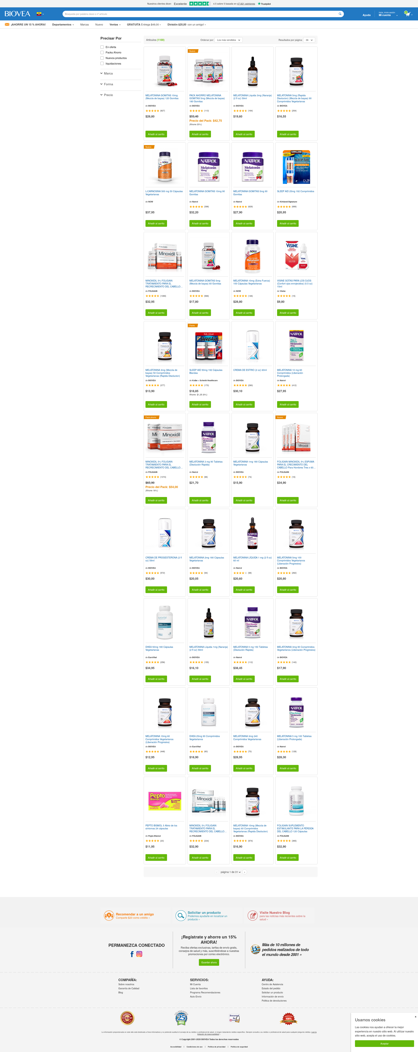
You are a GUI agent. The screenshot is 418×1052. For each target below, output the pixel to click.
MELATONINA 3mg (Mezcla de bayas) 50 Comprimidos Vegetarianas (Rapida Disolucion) (162, 372)
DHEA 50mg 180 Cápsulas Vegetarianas (159, 648)
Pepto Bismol (154, 835)
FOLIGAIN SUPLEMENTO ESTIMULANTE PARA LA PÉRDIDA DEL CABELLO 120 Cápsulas (295, 828)
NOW (150, 201)
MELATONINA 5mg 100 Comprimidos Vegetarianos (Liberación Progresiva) (291, 560)
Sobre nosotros (126, 984)
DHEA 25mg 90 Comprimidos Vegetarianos (204, 737)
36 (307, 39)
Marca (108, 73)
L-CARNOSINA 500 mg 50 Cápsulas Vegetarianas (164, 193)
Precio (108, 94)
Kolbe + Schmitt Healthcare (205, 380)
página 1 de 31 (229, 872)
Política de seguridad (239, 1047)
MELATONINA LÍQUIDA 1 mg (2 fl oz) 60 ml (252, 559)
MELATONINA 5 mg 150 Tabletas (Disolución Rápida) (250, 648)
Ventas (114, 24)
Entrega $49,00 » (144, 24)
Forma (108, 84)
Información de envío (273, 996)
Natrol (195, 201)
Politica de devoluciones (274, 1000)
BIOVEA (152, 105)
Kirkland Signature (288, 201)
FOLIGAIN (152, 291)
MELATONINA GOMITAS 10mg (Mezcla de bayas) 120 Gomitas (161, 97)
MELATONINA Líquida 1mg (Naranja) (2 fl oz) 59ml (208, 648)
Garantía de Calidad (128, 988)
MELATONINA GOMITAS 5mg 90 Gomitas (250, 193)
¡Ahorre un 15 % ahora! (28, 24)
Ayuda (367, 15)
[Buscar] (340, 14)
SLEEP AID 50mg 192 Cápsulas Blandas (205, 371)
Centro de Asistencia (272, 984)
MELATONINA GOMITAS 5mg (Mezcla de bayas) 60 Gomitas (205, 282)
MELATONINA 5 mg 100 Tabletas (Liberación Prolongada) (294, 737)
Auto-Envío (195, 996)
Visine (283, 291)
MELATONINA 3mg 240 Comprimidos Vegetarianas (247, 737)
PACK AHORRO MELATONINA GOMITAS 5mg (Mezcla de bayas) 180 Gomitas (207, 98)
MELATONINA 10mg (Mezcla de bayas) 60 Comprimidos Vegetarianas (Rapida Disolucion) (250, 828)
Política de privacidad (216, 1047)
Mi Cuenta (195, 984)
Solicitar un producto (272, 992)
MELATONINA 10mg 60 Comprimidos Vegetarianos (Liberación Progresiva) (159, 739)
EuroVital (152, 657)
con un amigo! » (187, 24)
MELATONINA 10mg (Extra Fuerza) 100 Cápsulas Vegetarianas (251, 282)
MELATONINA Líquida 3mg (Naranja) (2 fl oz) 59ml (252, 97)
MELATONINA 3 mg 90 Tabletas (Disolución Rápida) (206, 463)
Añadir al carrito (156, 134)
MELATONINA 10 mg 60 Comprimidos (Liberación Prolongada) (290, 372)
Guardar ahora (209, 962)
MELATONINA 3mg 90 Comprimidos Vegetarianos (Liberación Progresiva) (296, 648)
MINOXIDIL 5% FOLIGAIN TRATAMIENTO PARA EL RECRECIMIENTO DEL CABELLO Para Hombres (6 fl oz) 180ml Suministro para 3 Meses (162, 283)
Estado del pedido (271, 988)
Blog (120, 992)
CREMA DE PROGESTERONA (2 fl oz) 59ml (163, 559)
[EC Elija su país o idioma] (40, 14)
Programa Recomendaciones (205, 992)
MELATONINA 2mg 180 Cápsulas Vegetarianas (206, 559)
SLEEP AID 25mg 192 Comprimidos (295, 191)
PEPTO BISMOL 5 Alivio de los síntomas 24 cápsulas (161, 827)
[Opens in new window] (132, 954)
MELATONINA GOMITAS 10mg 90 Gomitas (207, 193)
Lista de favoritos (199, 988)
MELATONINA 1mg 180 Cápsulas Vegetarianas (250, 463)
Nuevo (99, 24)
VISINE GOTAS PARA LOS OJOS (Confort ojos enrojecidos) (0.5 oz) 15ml (295, 283)
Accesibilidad (175, 1047)
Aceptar (384, 1043)
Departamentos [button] (61, 24)
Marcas (84, 24)
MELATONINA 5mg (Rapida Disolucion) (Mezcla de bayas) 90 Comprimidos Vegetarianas (294, 98)
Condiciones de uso (194, 1047)
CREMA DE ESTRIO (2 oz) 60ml (250, 369)
